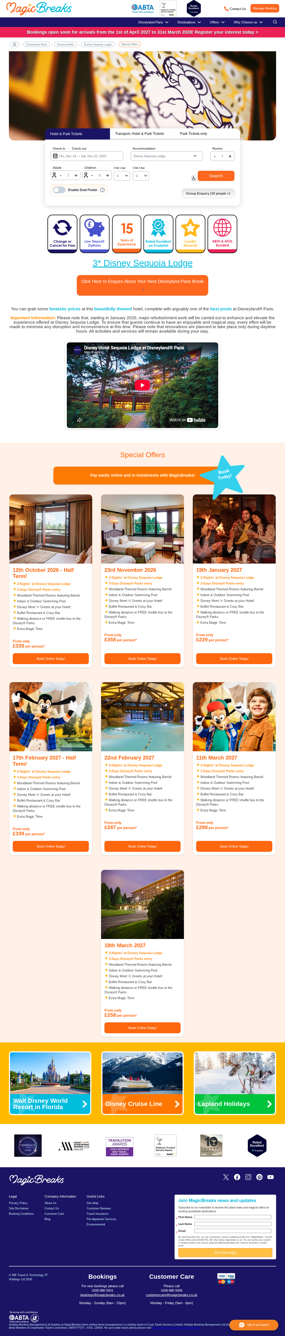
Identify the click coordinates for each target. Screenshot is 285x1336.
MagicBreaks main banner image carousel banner (142, 98)
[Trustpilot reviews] (194, 8)
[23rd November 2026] (142, 529)
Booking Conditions (21, 1213)
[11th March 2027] (234, 716)
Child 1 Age (120, 168)
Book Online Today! (51, 659)
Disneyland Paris (36, 44)
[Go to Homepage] (14, 45)
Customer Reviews (99, 1208)
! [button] (102, 190)
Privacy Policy (18, 1203)
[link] (142, 32)
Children (90, 167)
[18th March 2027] (142, 904)
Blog (47, 1219)
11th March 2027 (216, 758)
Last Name (185, 1224)
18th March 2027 (125, 945)
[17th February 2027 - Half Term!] (50, 716)
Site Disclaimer (18, 1208)
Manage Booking (265, 8)
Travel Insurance (97, 1213)
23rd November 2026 (130, 570)
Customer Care (54, 1213)
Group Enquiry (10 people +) (208, 193)
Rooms (217, 148)
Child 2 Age (139, 168)
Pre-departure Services (101, 1219)
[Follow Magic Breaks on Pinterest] (259, 1177)
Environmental (96, 1224)
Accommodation (144, 148)
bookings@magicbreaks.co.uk (102, 1295)
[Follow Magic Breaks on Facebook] (237, 1177)
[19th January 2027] (234, 529)
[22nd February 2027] (142, 716)
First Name (185, 1217)
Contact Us (238, 9)
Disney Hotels (65, 44)
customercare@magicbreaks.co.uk (171, 1295)
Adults (57, 167)
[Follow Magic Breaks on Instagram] (248, 1177)
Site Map (92, 1203)
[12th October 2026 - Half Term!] (50, 529)
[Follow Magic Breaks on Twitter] (226, 1177)
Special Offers (129, 44)
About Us (51, 1203)
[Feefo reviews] (168, 15)
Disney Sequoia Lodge (98, 44)
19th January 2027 (219, 570)
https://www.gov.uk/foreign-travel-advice (176, 1327)
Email (181, 1230)
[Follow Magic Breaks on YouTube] (270, 1177)
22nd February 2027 (129, 758)
